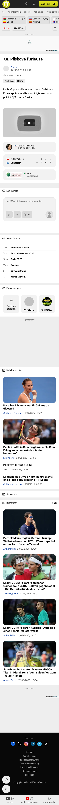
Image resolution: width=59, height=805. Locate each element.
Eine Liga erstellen (11, 307)
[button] (34, 4)
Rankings (38, 11)
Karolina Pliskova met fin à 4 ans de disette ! (26, 407)
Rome (20, 81)
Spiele (27, 11)
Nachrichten (14, 11)
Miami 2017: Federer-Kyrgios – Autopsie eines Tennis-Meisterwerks (29, 629)
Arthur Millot (9, 548)
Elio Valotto (8, 457)
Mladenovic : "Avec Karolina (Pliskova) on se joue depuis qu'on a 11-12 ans (28, 478)
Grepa (14, 67)
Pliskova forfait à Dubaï (18, 465)
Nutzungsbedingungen (29, 760)
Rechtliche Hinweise (29, 767)
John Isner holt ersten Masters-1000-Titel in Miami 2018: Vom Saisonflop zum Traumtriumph (29, 672)
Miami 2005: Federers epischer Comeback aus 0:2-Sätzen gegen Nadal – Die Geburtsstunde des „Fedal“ (29, 586)
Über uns (30, 752)
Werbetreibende (29, 756)
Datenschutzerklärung (29, 763)
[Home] (3, 12)
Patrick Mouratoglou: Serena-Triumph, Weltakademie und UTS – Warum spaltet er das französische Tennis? (29, 541)
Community (49, 802)
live (6, 28)
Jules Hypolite (10, 593)
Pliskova (9, 81)
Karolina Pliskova (26, 145)
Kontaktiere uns (30, 771)
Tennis (10, 802)
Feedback (29, 775)
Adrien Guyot (10, 680)
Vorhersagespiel (29, 802)
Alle (19, 28)
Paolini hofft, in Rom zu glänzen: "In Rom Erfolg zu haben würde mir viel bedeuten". (29, 450)
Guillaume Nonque (12, 413)
